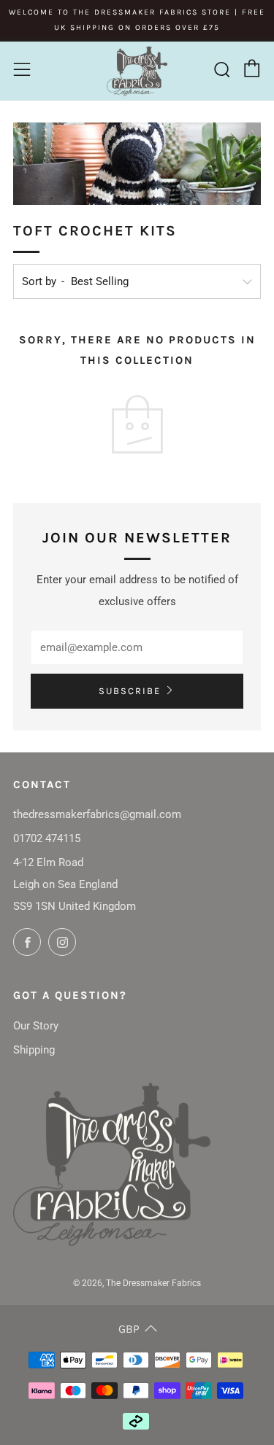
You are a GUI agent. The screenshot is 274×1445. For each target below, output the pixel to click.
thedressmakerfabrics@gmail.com (97, 814)
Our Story (35, 1025)
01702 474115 (46, 838)
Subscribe (130, 690)
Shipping (34, 1049)
